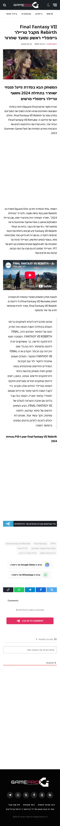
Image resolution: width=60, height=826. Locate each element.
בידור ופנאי (11, 13)
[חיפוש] (5, 5)
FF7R (53, 543)
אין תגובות (25, 44)
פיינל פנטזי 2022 (47, 553)
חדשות (50, 13)
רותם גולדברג (52, 44)
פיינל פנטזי (23, 548)
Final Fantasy (40, 543)
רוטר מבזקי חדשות (46, 804)
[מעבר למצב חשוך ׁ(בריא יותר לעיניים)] (49, 5)
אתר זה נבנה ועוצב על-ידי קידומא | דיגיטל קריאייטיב (30, 809)
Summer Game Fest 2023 (43, 548)
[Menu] (55, 5)
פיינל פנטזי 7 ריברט (27, 553)
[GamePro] (26, 5)
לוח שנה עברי (14, 804)
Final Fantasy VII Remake (18, 543)
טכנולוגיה (26, 13)
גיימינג (38, 13)
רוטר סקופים (29, 804)
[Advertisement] (30, 171)
